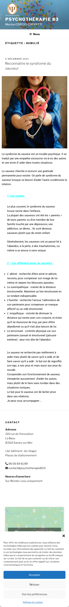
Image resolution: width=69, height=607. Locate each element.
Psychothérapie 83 (32, 19)
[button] (63, 536)
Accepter (34, 575)
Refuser (34, 584)
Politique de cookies (33, 602)
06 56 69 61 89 (18, 463)
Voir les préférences (34, 594)
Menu (36, 34)
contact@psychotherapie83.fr (27, 468)
